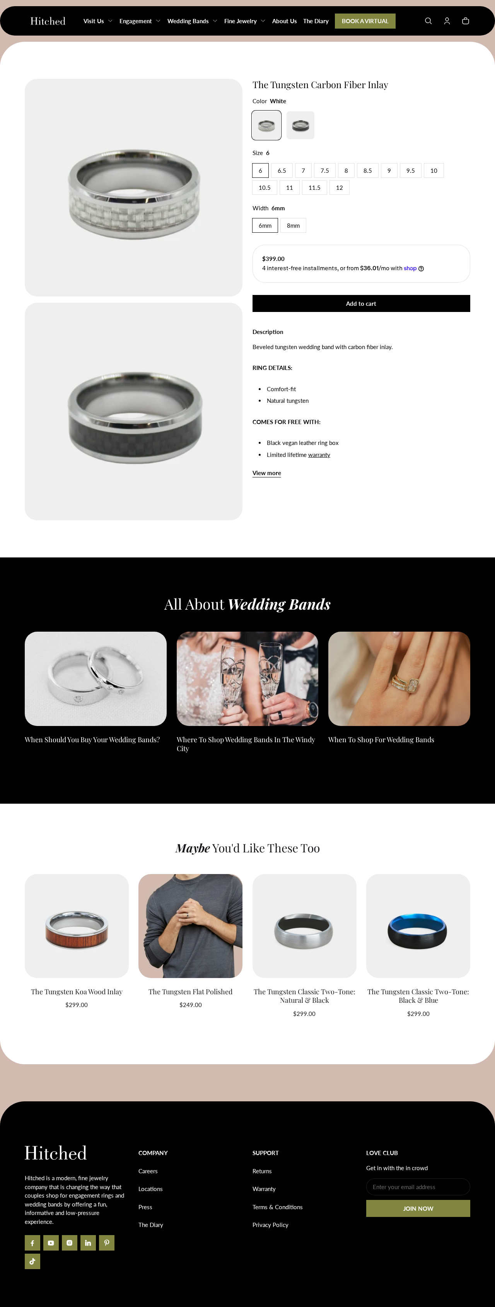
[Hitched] (48, 20)
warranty (319, 454)
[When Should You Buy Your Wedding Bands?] (96, 679)
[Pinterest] (106, 1243)
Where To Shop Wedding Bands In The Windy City (246, 744)
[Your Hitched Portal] (447, 20)
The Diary (150, 1224)
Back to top (47, 1112)
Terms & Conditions (278, 1206)
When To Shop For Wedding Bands (381, 739)
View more (267, 472)
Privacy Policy (270, 1224)
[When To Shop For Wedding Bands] (399, 679)
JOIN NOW (418, 1208)
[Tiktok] (32, 1261)
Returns (262, 1170)
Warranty (264, 1188)
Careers (148, 1170)
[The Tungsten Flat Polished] (190, 926)
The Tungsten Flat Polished (190, 991)
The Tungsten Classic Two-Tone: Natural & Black (304, 996)
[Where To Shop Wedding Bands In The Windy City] (248, 679)
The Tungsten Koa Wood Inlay (77, 991)
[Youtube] (51, 1243)
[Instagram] (69, 1243)
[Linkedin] (88, 1243)
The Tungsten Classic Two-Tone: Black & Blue (418, 996)
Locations (150, 1188)
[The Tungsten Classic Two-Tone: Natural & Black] (305, 926)
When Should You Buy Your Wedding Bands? (92, 739)
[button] (428, 20)
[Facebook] (32, 1243)
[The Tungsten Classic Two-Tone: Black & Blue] (418, 926)
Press (145, 1206)
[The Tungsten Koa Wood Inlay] (77, 926)
